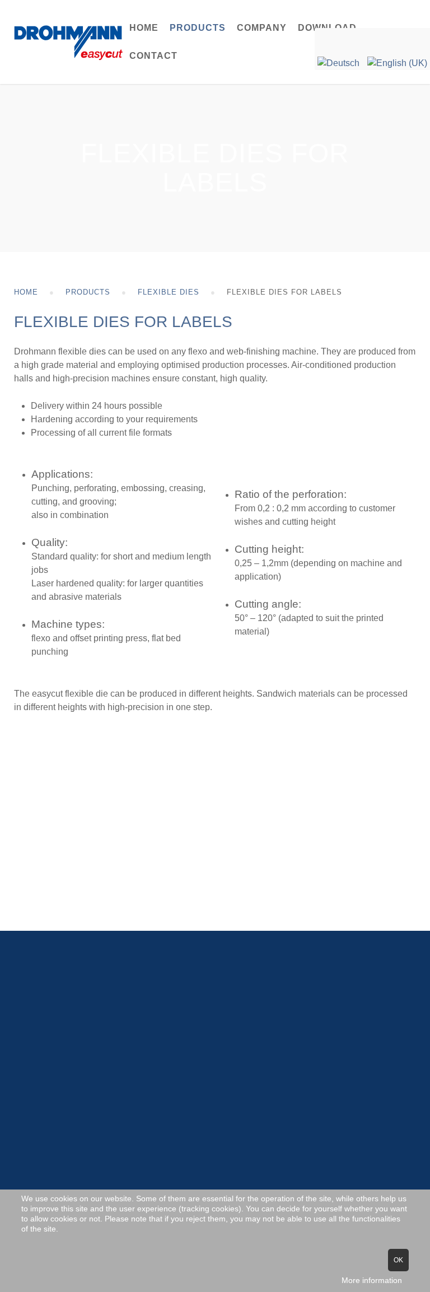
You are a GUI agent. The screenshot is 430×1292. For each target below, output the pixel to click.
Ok (398, 1260)
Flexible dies (168, 292)
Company (262, 27)
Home (143, 27)
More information (372, 1280)
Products (198, 27)
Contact (153, 55)
